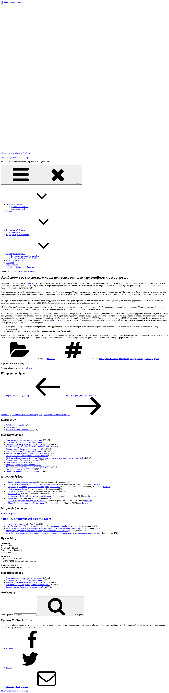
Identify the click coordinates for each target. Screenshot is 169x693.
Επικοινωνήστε (12, 265)
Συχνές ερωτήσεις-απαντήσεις (17, 235)
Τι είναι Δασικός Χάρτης (15, 230)
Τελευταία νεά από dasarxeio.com (30, 518)
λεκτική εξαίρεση (152, 359)
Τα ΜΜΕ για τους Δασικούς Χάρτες (20, 429)
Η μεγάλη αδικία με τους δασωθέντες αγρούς (26, 503)
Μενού (78, 183)
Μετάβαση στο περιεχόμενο (12, 2)
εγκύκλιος (31, 283)
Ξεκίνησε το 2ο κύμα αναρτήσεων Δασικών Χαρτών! (27, 456)
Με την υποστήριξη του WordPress (14, 691)
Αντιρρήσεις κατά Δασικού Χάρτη (14, 157)
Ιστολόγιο (10, 263)
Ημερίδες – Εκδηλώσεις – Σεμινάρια (20, 267)
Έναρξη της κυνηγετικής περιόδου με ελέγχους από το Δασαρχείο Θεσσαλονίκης (38, 531)
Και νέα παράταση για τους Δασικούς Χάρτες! (24, 465)
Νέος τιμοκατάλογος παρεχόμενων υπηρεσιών (24, 440)
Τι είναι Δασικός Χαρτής (17, 489)
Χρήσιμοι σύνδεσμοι (14, 260)
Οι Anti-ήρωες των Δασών (16, 524)
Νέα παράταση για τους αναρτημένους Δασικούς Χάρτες (28, 447)
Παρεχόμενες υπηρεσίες (15, 254)
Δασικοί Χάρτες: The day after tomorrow (22, 460)
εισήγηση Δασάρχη (137, 359)
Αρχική (9, 211)
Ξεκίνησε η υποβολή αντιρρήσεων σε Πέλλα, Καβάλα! (27, 453)
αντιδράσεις (124, 359)
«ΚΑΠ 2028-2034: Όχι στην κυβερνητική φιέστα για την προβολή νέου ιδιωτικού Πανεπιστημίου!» (45, 528)
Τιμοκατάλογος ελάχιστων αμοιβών (25, 256)
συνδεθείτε (28, 368)
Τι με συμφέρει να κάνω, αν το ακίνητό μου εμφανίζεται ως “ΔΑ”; (34, 487)
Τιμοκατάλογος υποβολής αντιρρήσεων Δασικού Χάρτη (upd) (32, 484)
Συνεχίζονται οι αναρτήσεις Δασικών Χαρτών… (25, 451)
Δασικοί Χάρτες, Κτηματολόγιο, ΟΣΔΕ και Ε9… (25, 449)
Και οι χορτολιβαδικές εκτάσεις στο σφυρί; (23, 471)
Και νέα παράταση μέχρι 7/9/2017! (19, 469)
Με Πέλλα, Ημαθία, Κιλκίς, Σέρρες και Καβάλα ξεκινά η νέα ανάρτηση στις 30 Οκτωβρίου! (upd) (44, 458)
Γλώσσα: (10, 204)
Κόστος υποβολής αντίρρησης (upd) (22, 482)
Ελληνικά (24, 207)
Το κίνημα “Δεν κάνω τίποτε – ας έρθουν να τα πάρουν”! (28, 467)
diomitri (31, 271)
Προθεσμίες (16, 232)
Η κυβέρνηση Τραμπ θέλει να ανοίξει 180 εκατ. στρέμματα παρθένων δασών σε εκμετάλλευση (44, 526)
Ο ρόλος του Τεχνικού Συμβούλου (24, 258)
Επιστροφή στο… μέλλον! (16, 462)
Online (9, 513)
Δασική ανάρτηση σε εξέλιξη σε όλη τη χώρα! (24, 442)
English (22, 209)
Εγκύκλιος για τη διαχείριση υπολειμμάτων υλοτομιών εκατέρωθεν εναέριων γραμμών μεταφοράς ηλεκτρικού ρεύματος (53, 533)
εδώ (55, 320)
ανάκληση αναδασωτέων (108, 359)
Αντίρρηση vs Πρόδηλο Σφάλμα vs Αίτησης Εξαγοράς (27, 444)
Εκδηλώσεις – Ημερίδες (15, 425)
